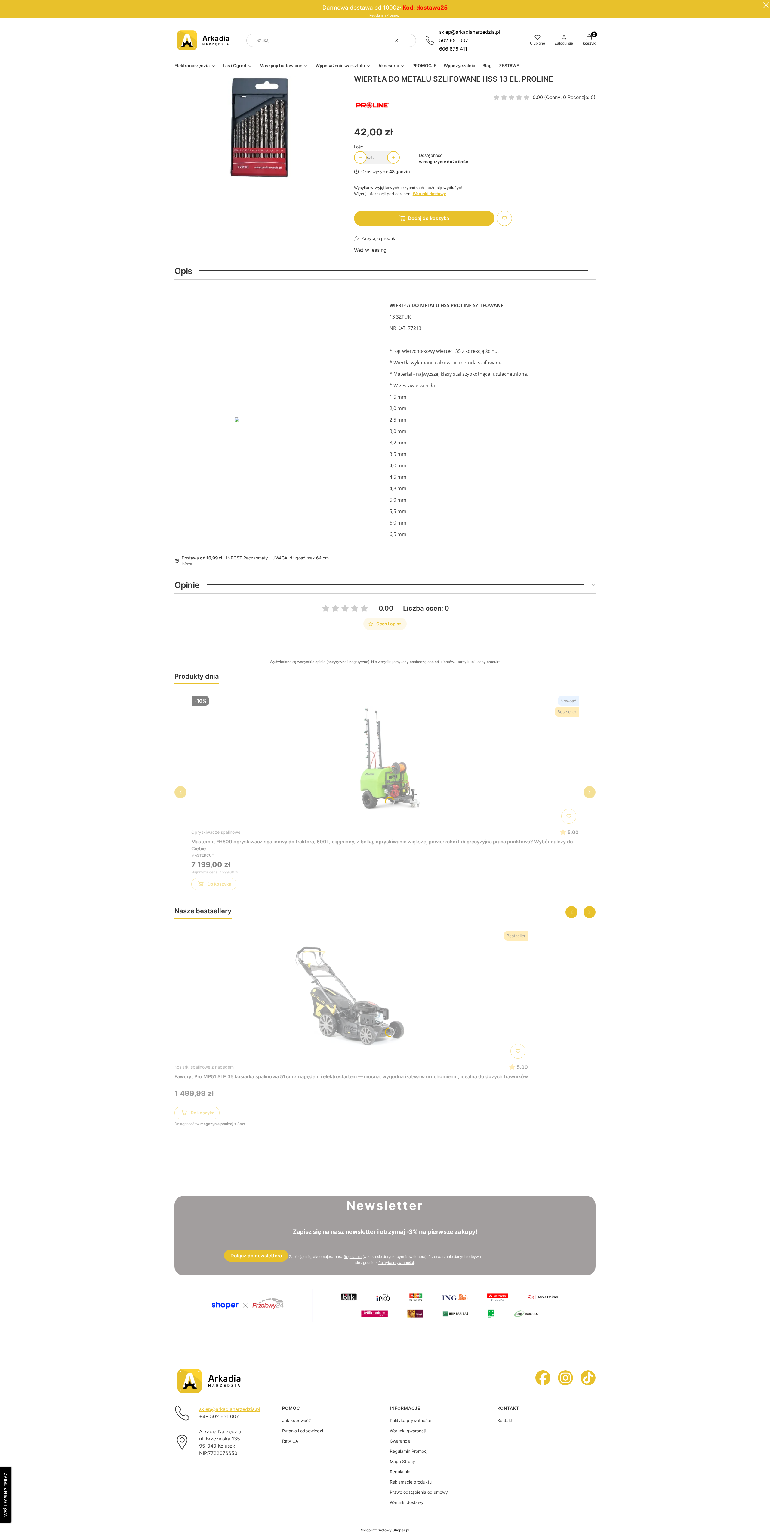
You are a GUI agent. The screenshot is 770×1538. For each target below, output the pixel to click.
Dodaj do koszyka (428, 218)
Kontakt (505, 1420)
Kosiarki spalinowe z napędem (204, 1066)
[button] (409, 40)
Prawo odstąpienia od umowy (419, 1492)
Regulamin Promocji (385, 15)
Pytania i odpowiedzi (302, 1430)
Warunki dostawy (407, 1502)
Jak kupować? (296, 1420)
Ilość (358, 146)
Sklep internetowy (385, 1530)
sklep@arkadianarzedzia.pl (469, 32)
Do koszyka (219, 883)
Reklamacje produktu (411, 1481)
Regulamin (353, 1256)
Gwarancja (400, 1440)
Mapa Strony (402, 1461)
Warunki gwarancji (408, 1430)
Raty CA (290, 1440)
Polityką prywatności (396, 1262)
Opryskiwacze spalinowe (215, 832)
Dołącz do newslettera (256, 1256)
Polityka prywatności (410, 1420)
